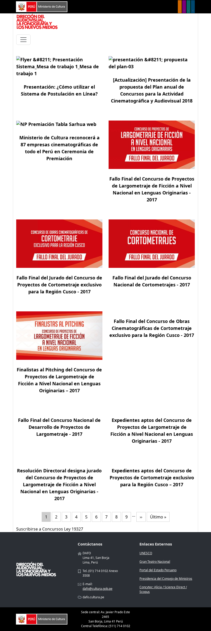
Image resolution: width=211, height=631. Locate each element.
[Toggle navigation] (23, 40)
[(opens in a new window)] (41, 6)
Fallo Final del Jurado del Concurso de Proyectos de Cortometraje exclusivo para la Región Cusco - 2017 (59, 285)
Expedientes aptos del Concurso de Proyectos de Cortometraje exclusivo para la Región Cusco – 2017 (152, 477)
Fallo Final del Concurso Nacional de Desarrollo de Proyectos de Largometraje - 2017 (59, 427)
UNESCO (145, 553)
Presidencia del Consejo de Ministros (165, 578)
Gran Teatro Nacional (154, 561)
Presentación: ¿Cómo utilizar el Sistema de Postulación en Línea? (59, 90)
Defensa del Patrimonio (193, 6)
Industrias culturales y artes (184, 6)
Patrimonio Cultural (180, 6)
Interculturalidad (188, 6)
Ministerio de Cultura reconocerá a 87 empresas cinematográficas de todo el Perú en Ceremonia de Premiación (59, 147)
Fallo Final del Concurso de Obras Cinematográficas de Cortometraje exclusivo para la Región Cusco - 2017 (151, 328)
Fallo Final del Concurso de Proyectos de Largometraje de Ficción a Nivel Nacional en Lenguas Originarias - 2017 (151, 189)
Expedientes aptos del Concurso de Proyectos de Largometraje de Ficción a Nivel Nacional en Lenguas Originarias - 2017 (151, 430)
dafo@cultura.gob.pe (97, 588)
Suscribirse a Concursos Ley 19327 (49, 529)
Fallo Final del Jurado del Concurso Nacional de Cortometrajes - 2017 (151, 281)
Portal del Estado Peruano (158, 570)
